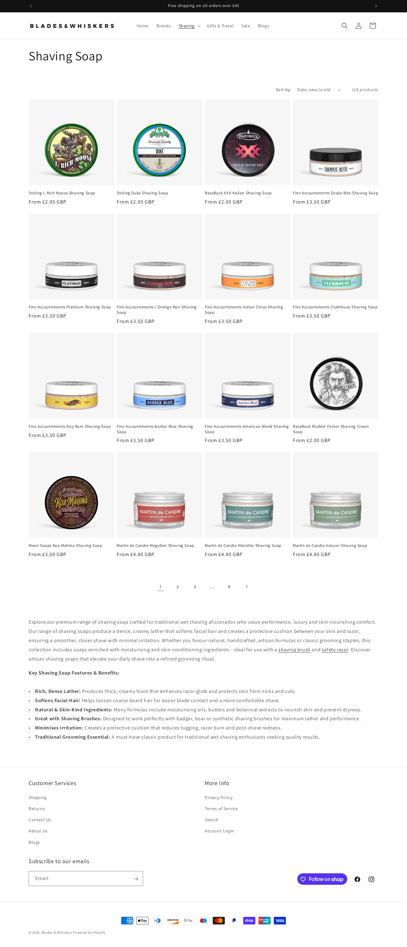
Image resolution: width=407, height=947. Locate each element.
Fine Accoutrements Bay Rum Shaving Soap (70, 426)
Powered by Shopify (89, 932)
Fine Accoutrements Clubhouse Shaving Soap (335, 307)
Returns (37, 808)
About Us (38, 831)
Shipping (38, 797)
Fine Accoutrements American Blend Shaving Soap (247, 429)
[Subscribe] (136, 878)
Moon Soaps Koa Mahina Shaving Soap (65, 545)
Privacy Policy (218, 797)
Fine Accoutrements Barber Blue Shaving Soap (155, 429)
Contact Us (40, 820)
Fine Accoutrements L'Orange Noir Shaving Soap (157, 310)
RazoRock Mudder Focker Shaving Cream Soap (331, 429)
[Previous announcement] (31, 6)
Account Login (219, 831)
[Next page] (246, 587)
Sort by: (283, 89)
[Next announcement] (376, 6)
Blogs (34, 842)
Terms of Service (221, 808)
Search (212, 820)
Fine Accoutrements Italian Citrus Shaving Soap (244, 310)
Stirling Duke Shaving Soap (142, 193)
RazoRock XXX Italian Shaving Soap (238, 193)
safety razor (335, 649)
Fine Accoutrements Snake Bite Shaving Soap (335, 193)
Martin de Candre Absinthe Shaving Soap (243, 545)
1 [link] (160, 586)
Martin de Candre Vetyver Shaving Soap (330, 545)
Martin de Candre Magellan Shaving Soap (155, 545)
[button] (189, 25)
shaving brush (294, 649)
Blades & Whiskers (57, 932)
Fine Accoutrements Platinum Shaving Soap (70, 307)
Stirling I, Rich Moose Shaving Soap (62, 193)
